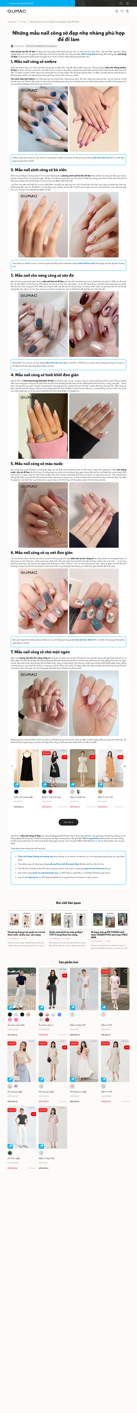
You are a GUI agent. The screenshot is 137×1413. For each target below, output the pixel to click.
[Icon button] (121, 3)
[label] (16, 11)
